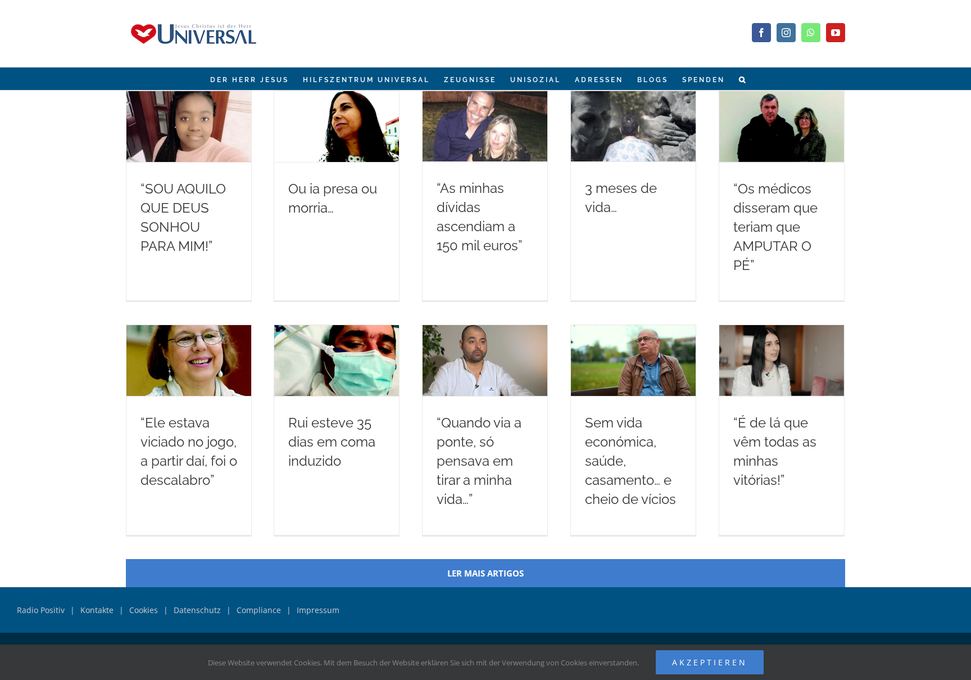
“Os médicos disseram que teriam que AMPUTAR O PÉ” (775, 227)
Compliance (259, 610)
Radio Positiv (41, 610)
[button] (743, 78)
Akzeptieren (709, 662)
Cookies (143, 610)
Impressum (318, 610)
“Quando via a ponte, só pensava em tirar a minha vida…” (479, 461)
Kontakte (97, 610)
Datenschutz (197, 610)
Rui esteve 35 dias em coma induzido (331, 442)
